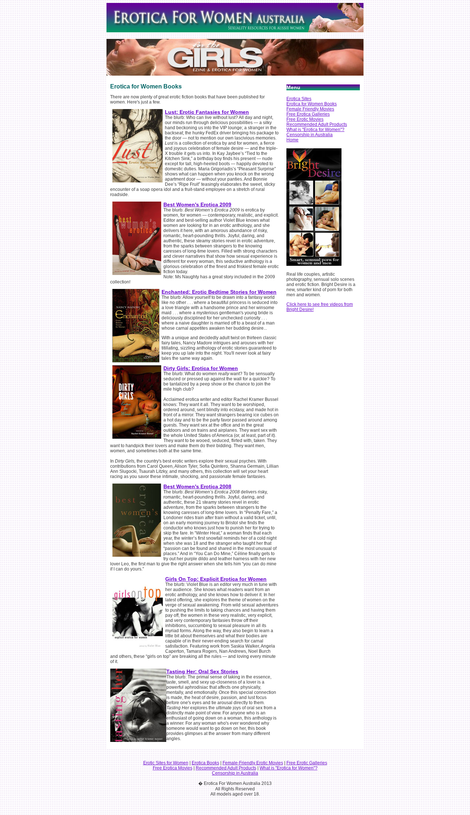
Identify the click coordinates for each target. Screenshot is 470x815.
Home (292, 139)
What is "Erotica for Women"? (315, 129)
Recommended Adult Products (316, 124)
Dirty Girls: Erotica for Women (200, 368)
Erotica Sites (298, 98)
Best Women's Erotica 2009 (197, 204)
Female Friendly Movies (310, 109)
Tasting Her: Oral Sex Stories (202, 671)
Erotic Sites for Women (165, 762)
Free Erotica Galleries (308, 114)
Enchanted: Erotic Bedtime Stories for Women (219, 292)
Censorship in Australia (309, 134)
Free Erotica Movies (172, 768)
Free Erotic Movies (304, 119)
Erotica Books (205, 762)
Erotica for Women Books (311, 103)
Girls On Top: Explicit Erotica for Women (216, 579)
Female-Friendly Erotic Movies (253, 762)
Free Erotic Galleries (306, 762)
